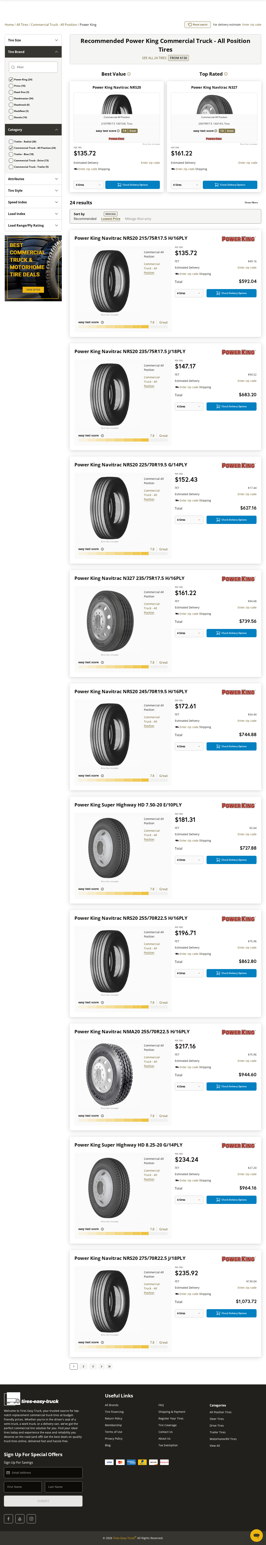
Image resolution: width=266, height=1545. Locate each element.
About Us (164, 1438)
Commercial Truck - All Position (152, 268)
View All (215, 1445)
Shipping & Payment (171, 1412)
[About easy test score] (118, 131)
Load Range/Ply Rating (26, 225)
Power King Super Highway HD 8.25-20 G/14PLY (128, 1144)
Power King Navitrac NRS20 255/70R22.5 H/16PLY (130, 918)
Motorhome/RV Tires (223, 1439)
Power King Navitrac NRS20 (117, 87)
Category (15, 129)
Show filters (251, 202)
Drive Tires (217, 1425)
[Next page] (101, 1366)
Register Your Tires (171, 1418)
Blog (108, 1445)
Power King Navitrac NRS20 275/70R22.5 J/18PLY (129, 1258)
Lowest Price (110, 218)
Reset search (200, 24)
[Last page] (109, 1366)
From (178, 58)
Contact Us (165, 1432)
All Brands (112, 1405)
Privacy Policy (113, 1438)
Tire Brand (16, 52)
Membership (113, 1425)
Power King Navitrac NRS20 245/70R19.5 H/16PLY (130, 691)
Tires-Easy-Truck (124, 1538)
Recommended (85, 219)
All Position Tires (221, 1412)
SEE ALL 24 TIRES (154, 58)
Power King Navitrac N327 (214, 87)
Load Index (16, 214)
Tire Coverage (167, 1425)
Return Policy (113, 1418)
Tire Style (15, 190)
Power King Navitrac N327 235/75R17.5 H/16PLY (129, 578)
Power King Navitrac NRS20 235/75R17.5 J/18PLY (129, 351)
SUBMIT (43, 1501)
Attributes (16, 179)
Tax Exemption (168, 1445)
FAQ (161, 1405)
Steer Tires (217, 1419)
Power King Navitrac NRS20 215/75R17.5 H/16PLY (130, 238)
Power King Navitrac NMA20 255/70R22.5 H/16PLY (132, 1031)
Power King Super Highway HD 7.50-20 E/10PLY (128, 804)
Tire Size (14, 40)
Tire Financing (114, 1412)
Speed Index (17, 202)
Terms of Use (113, 1432)
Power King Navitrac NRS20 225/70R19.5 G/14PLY (130, 464)
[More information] (129, 74)
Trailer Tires (218, 1432)
